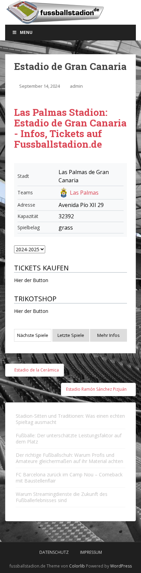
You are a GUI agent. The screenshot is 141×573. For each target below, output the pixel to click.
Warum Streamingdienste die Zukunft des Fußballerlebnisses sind (61, 497)
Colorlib (77, 566)
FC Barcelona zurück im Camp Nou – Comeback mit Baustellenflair (69, 477)
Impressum (91, 552)
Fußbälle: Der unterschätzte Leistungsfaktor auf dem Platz (68, 438)
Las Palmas (84, 192)
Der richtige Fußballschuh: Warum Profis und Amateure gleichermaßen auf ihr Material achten (69, 458)
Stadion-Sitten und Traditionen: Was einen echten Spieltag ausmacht (70, 419)
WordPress (121, 566)
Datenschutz (54, 552)
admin (76, 86)
